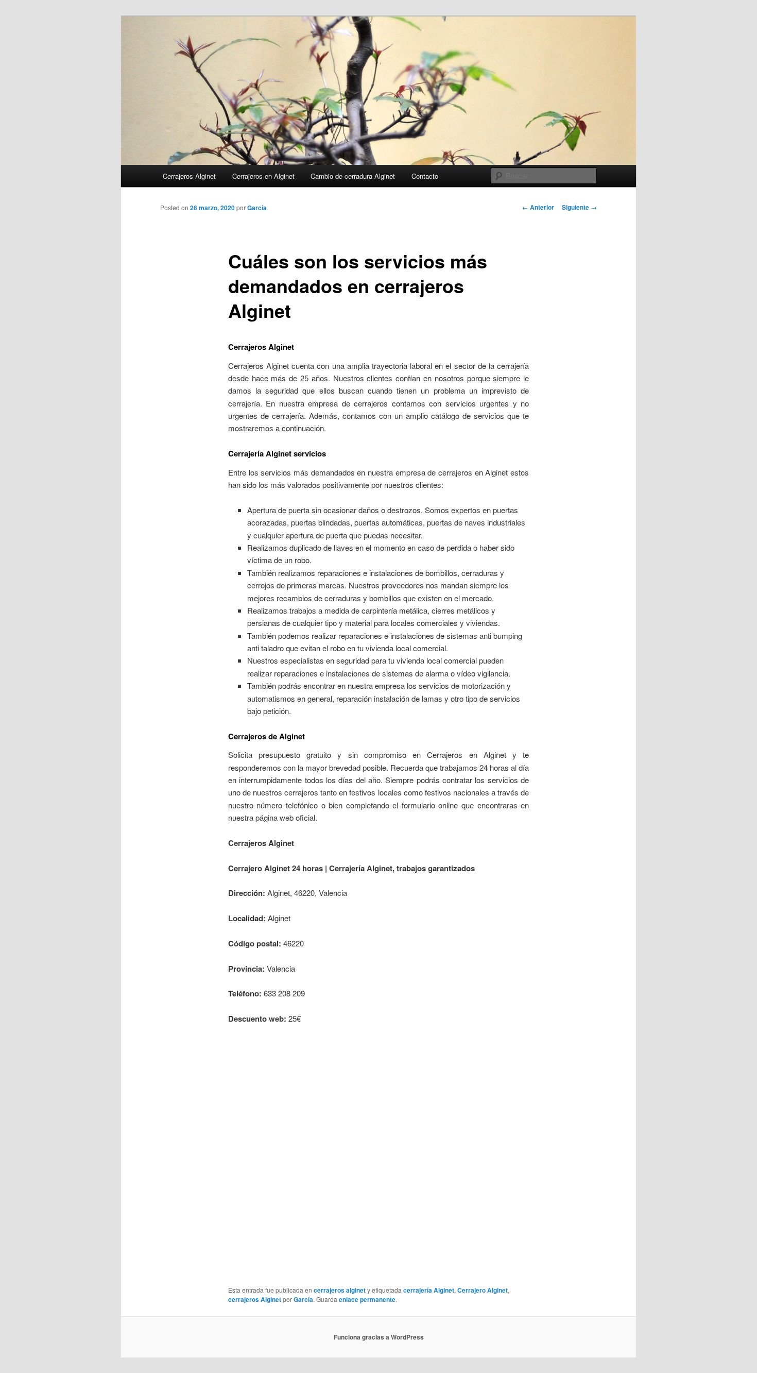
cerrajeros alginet (340, 1290)
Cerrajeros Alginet (189, 176)
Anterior (538, 207)
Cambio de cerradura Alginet (353, 176)
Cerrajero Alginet (482, 1290)
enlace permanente (367, 1299)
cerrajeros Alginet (254, 1299)
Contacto (424, 176)
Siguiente (579, 207)
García (257, 207)
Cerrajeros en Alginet (263, 176)
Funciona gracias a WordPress (379, 1337)
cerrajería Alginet (428, 1290)
